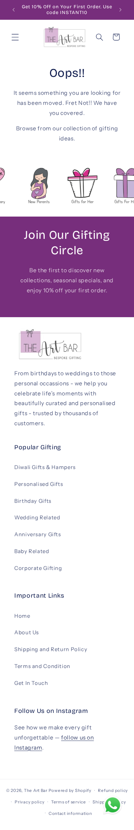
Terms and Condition (42, 666)
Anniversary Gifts (37, 534)
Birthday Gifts (32, 501)
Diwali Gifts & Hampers (45, 467)
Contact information (70, 813)
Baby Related (31, 551)
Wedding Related (37, 517)
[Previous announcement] (13, 10)
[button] (15, 37)
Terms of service (68, 802)
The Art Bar (36, 790)
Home (22, 616)
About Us (26, 632)
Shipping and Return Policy (50, 649)
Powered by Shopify (70, 790)
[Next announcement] (120, 10)
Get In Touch (31, 683)
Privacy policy (29, 802)
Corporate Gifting (38, 568)
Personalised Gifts (38, 484)
